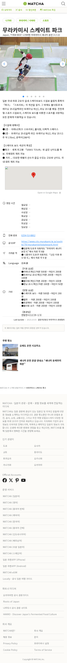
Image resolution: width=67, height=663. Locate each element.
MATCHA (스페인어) (12, 553)
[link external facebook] (5, 481)
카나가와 (7, 464)
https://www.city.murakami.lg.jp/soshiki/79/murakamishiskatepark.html (41, 243)
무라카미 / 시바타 (27, 20)
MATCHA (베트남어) (12, 540)
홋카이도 (38, 452)
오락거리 (8, 9)
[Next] (62, 64)
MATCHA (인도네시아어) (14, 534)
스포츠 (46, 20)
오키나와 (38, 458)
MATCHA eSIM (10, 572)
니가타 (8, 20)
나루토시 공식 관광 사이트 (15, 607)
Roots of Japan (11, 601)
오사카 (37, 445)
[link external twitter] (11, 481)
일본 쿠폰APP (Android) (14, 566)
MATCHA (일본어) (11, 496)
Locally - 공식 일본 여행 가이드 (17, 578)
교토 (5, 452)
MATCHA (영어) (10, 502)
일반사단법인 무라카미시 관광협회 (51, 319)
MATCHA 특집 (49, 9)
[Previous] (4, 64)
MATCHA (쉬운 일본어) (14, 546)
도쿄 (5, 445)
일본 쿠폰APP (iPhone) (14, 559)
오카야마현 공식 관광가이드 (16, 595)
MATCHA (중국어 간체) (14, 527)
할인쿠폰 (32, 9)
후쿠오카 (7, 458)
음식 (20, 9)
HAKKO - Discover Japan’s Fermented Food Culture (30, 614)
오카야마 (38, 464)
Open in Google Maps (48, 192)
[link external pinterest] (18, 481)
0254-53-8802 (28, 235)
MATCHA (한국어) (11, 521)
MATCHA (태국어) (11, 515)
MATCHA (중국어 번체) (14, 508)
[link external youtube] (24, 481)
